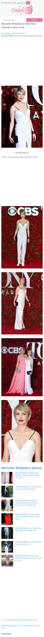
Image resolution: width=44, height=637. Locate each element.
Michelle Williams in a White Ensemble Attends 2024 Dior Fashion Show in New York (26, 502)
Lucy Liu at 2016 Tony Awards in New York (19, 620)
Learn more (21, 3)
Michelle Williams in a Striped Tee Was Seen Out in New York (28, 529)
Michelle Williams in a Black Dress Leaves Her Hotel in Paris (28, 488)
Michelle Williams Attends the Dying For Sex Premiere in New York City (27, 475)
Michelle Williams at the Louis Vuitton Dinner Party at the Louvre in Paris (28, 558)
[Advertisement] (22, 61)
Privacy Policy (6, 634)
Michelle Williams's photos (21, 468)
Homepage (5, 33)
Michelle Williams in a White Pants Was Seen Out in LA (28, 543)
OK (28, 3)
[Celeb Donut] (22, 6)
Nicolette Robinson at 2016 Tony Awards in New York (20, 627)
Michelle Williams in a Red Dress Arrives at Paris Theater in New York (27, 516)
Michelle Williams (19, 33)
